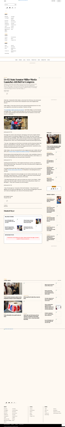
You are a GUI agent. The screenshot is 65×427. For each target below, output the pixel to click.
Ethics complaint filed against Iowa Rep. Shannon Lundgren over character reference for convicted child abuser (49, 307)
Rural (12, 29)
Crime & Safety (15, 410)
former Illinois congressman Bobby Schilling (19, 151)
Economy (6, 20)
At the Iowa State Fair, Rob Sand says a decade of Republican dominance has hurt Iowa (51, 238)
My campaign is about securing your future (14, 109)
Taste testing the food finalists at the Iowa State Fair (51, 200)
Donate (59, 0)
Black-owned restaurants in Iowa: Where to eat (50, 179)
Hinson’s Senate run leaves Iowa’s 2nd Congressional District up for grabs (28, 221)
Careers (16, 424)
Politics (12, 27)
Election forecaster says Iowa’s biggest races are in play (28, 228)
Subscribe (53, 0)
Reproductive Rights (7, 420)
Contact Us (47, 413)
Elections (49, 206)
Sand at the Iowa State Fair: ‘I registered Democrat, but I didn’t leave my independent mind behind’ (51, 210)
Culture (6, 37)
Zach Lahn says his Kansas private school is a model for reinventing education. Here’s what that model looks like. (50, 171)
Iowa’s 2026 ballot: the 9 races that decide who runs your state (10, 221)
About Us (46, 410)
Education (13, 20)
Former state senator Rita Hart (15, 169)
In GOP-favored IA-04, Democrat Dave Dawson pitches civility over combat (51, 229)
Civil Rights (6, 410)
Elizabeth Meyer (6, 90)
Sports (6, 31)
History (6, 38)
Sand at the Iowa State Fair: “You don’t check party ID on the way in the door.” (51, 219)
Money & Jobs (7, 27)
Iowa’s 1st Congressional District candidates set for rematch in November (9, 228)
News (12, 38)
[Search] (15, 4)
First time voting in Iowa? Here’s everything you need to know (49, 299)
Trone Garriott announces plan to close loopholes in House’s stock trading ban (54, 147)
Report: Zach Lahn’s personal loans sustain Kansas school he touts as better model (49, 292)
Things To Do (33, 59)
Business (6, 16)
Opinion (12, 45)
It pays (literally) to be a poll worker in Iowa (50, 162)
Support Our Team (56, 411)
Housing (12, 23)
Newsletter (43, 59)
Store (6, 48)
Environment (14, 413)
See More (59, 280)
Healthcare (7, 23)
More (46, 406)
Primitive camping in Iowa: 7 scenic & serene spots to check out (49, 314)
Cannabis (12, 16)
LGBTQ (12, 26)
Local (24, 59)
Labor (6, 26)
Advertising (7, 53)
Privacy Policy (21, 424)
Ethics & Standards (7, 424)
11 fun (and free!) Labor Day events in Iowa (50, 154)
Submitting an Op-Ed (57, 413)
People (31, 414)
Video (6, 45)
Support (12, 424)
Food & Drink (13, 37)
